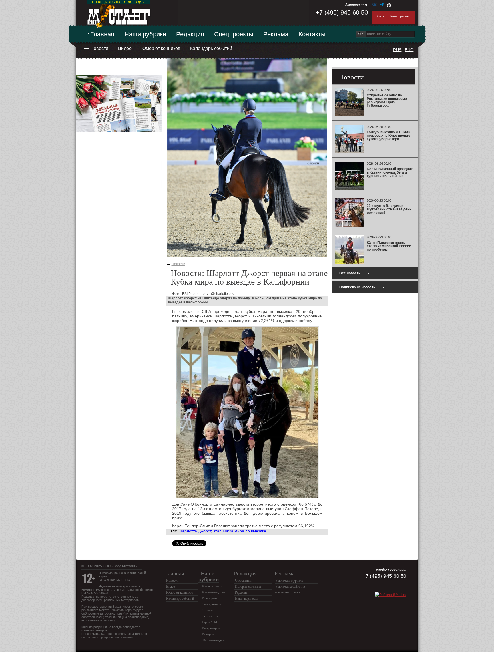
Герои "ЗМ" (210, 622)
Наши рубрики (145, 34)
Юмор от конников (160, 48)
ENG (409, 49)
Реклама (275, 34)
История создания (248, 587)
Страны (207, 610)
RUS (397, 49)
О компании (243, 581)
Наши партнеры (246, 599)
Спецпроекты (233, 34)
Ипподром (209, 598)
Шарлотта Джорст (194, 531)
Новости (99, 48)
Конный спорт (212, 586)
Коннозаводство (213, 592)
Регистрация (399, 16)
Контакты (312, 34)
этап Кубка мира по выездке (239, 531)
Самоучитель (211, 604)
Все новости (354, 272)
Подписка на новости (362, 286)
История (208, 634)
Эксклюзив (210, 616)
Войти (380, 16)
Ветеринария (211, 628)
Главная (102, 34)
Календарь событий (211, 48)
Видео (125, 48)
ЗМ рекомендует (214, 640)
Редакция (190, 34)
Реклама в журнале (289, 581)
